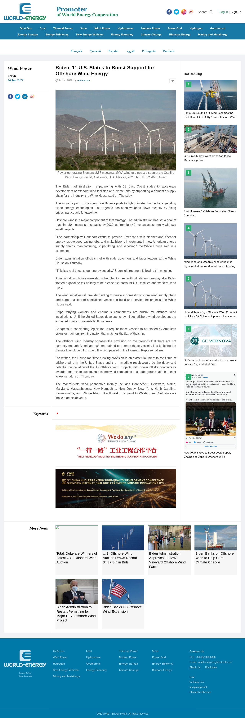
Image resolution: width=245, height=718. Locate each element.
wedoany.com (197, 682)
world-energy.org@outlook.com (215, 662)
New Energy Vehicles (89, 34)
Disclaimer (211, 667)
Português (149, 51)
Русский (95, 51)
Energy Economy (122, 34)
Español (114, 51)
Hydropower (126, 28)
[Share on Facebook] (10, 96)
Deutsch (168, 51)
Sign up (236, 12)
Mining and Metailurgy (212, 34)
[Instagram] (183, 11)
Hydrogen (196, 28)
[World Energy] (61, 11)
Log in (224, 12)
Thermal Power (63, 28)
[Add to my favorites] (172, 81)
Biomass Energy (179, 34)
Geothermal (217, 28)
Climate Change (151, 34)
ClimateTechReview (200, 692)
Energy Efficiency (57, 34)
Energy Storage (28, 34)
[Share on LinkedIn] (25, 96)
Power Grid (175, 28)
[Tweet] (176, 11)
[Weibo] (191, 11)
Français (76, 51)
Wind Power (102, 28)
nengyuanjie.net (198, 687)
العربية (130, 51)
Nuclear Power (150, 28)
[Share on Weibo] (32, 96)
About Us (194, 667)
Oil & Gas (26, 28)
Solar (83, 28)
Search (202, 12)
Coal (43, 28)
